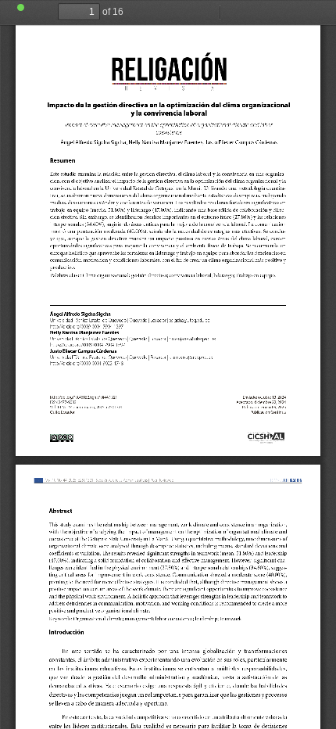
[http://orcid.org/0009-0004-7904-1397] (86, 326)
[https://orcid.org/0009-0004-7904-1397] (87, 345)
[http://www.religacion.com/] (266, 438)
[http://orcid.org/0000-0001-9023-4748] (86, 364)
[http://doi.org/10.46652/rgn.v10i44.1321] (79, 397)
